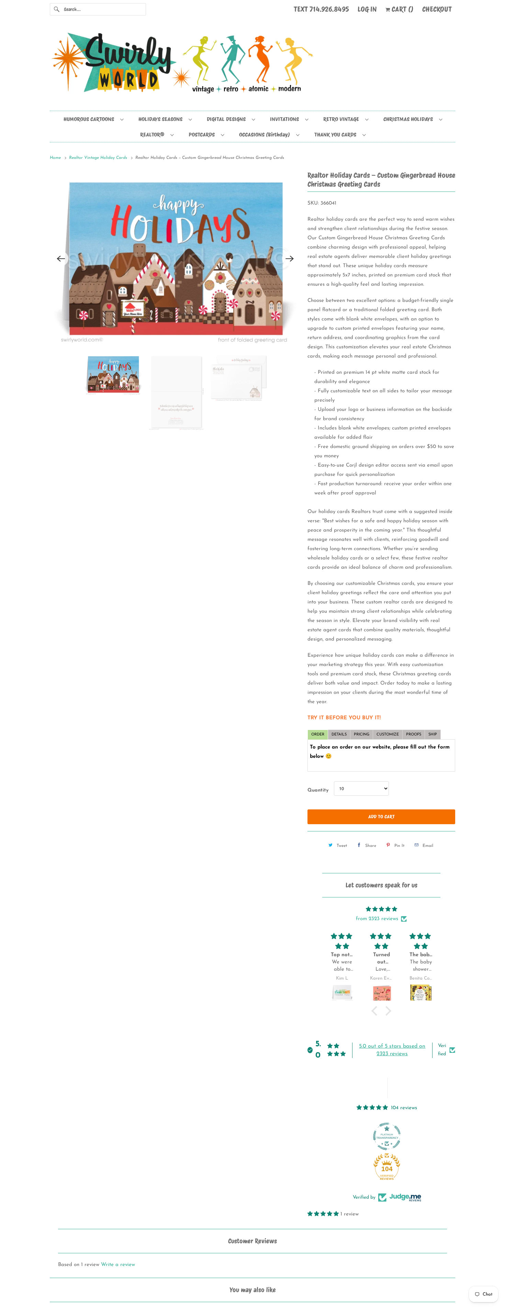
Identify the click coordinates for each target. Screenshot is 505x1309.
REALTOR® (153, 134)
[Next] (289, 333)
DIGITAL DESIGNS (227, 119)
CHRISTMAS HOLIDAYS (409, 119)
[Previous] (60, 333)
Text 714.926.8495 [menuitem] (321, 9)
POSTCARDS (203, 134)
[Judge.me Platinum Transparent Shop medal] (387, 1136)
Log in (367, 9)
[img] (381, 909)
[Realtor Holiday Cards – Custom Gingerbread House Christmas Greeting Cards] (175, 333)
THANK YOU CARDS (336, 134)
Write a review (118, 1264)
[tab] (317, 735)
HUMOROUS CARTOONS (90, 119)
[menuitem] (93, 119)
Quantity (317, 790)
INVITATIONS (286, 119)
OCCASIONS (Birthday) (266, 134)
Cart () (402, 9)
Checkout (437, 9)
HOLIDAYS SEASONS (161, 119)
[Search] (57, 9)
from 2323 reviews (377, 918)
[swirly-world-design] (252, 66)
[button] (376, 1011)
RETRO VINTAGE (342, 119)
